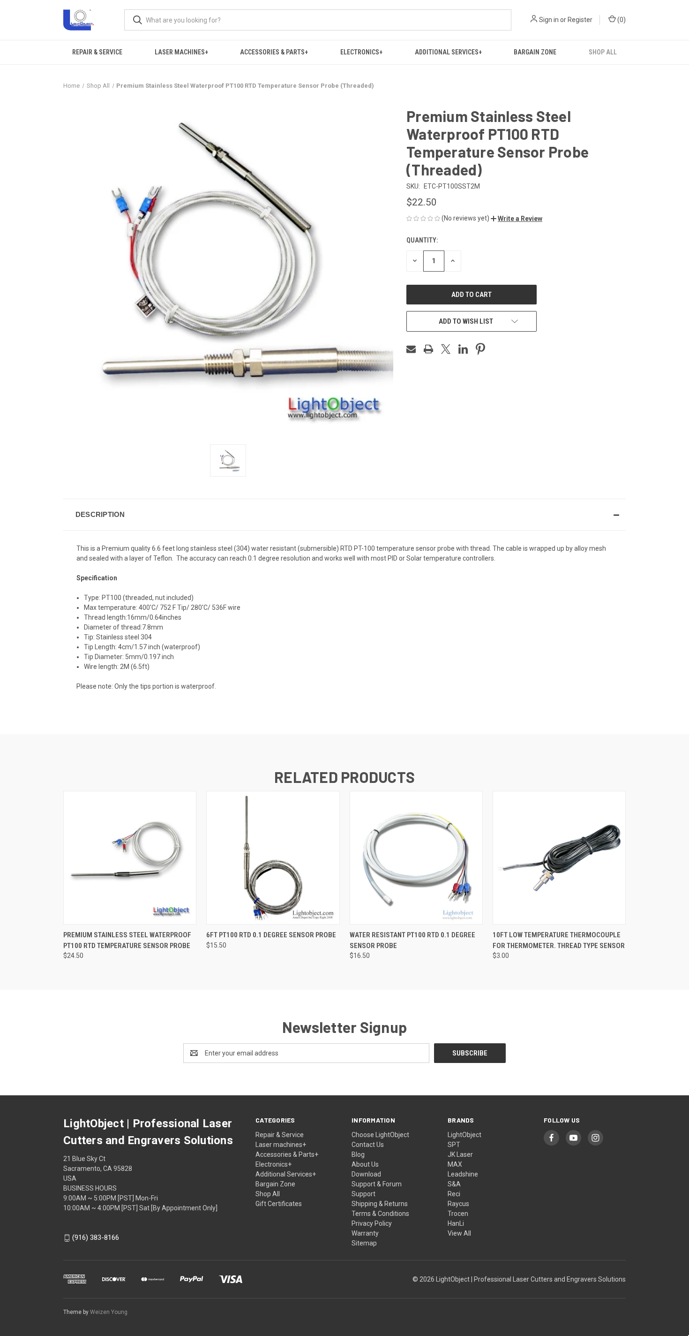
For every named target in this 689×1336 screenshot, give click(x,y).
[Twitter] (445, 349)
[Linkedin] (463, 349)
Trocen (458, 1213)
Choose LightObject (380, 1135)
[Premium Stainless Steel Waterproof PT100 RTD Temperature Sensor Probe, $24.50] (130, 858)
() (621, 19)
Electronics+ (361, 52)
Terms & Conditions (380, 1213)
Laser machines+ (181, 52)
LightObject (464, 1135)
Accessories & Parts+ (274, 52)
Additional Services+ (448, 52)
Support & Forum (377, 1184)
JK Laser (460, 1154)
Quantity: (422, 240)
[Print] (428, 349)
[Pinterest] (480, 349)
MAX (455, 1164)
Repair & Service (97, 52)
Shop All (603, 52)
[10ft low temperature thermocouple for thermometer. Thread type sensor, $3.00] (559, 858)
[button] (516, 218)
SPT (454, 1144)
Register (580, 19)
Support (363, 1194)
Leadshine (463, 1174)
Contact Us (368, 1144)
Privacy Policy (372, 1223)
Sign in (549, 19)
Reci (454, 1194)
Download (366, 1174)
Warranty (365, 1233)
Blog (358, 1154)
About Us (365, 1164)
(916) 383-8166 (95, 1237)
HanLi (456, 1223)
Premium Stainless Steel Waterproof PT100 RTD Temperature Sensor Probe (127, 940)
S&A (454, 1184)
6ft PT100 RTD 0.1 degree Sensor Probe (271, 935)
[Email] (411, 349)
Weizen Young (108, 1312)
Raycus (458, 1203)
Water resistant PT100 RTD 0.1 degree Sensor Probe (412, 940)
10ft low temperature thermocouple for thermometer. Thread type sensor (559, 940)
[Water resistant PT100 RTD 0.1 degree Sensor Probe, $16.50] (416, 858)
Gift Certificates (278, 1203)
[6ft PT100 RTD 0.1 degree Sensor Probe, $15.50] (272, 858)
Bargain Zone (535, 52)
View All (459, 1233)
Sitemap (364, 1243)
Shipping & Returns (380, 1203)
